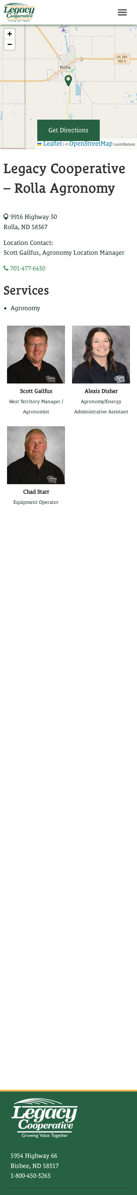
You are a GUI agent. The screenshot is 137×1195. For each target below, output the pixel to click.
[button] (9, 34)
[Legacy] (17, 12)
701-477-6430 (26, 268)
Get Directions (68, 130)
